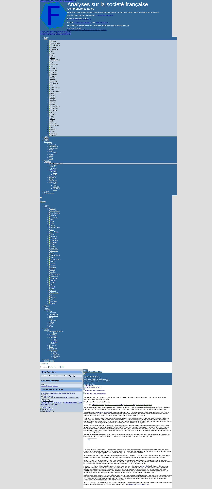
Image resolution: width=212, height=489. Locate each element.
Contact (46, 139)
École (52, 53)
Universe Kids (54, 125)
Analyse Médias (55, 91)
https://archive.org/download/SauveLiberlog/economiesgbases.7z (87, 30)
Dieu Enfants (54, 64)
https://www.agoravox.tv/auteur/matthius (79, 19)
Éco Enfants (54, 72)
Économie (53, 70)
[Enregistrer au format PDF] (92, 387)
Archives (53, 100)
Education (52, 176)
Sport (50, 157)
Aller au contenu (45, 1)
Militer (52, 85)
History (52, 112)
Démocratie (56, 188)
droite (45, 386)
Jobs (52, 117)
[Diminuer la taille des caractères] (94, 390)
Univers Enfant (55, 60)
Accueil (46, 37)
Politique (47, 162)
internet (50, 386)
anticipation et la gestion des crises (138, 484)
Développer (54, 83)
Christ (52, 66)
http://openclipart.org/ (102, 22)
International (52, 177)
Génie (52, 51)
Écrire (52, 56)
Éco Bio (52, 77)
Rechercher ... (44, 367)
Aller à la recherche (56, 1)
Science (46, 191)
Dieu (52, 62)
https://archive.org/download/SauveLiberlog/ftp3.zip (55, 34)
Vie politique (53, 182)
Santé (52, 89)
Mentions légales (71, 402)
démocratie (144, 466)
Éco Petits (53, 74)
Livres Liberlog (55, 43)
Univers (52, 58)
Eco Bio (52, 114)
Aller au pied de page (69, 1)
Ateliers (52, 98)
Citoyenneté (52, 145)
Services (51, 154)
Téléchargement (49, 193)
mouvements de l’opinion (103, 412)
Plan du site (48, 402)
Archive (52, 104)
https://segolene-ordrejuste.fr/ (104, 15)
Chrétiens (53, 68)
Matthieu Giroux (90, 384)
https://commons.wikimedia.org (83, 22)
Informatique (54, 81)
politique (55, 386)
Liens (45, 39)
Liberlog (53, 41)
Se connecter (44, 363)
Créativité (53, 47)
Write (52, 121)
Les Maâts (53, 133)
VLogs (46, 137)
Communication (53, 146)
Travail (51, 159)
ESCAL (48, 411)
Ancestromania (55, 45)
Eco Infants (53, 110)
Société (51, 156)
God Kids (53, 129)
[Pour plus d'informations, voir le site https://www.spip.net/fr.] (50, 409)
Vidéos (55, 168)
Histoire (52, 93)
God (51, 127)
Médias (51, 179)
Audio (50, 143)
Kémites (53, 135)
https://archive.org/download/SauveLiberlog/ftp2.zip (55, 33)
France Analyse (55, 87)
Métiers (52, 96)
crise (42, 386)
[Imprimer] (88, 385)
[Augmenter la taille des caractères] (94, 393)
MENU (43, 201)
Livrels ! (52, 102)
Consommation (53, 148)
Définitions (56, 187)
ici (70, 376)
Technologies (53, 180)
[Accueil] (53, 28)
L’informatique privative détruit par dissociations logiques (58, 393)
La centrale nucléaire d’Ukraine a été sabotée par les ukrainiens (60, 398)
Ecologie (52, 166)
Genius (52, 119)
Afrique (52, 79)
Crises (55, 173)
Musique (46, 140)
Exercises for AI (55, 106)
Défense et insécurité (56, 163)
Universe (53, 123)
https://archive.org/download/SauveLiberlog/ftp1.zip (55, 31)
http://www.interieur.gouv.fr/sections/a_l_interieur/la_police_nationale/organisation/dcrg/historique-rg (122, 405)
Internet (51, 149)
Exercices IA (54, 49)
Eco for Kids (54, 108)
